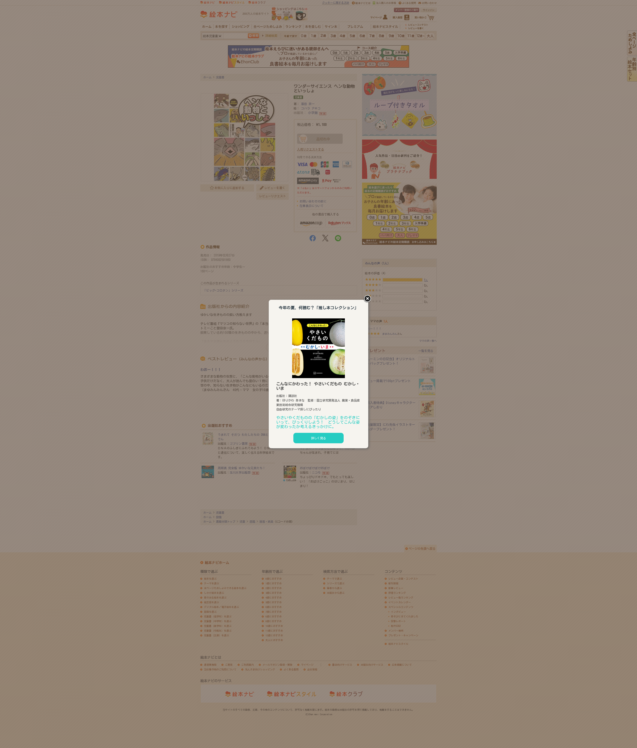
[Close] (368, 299)
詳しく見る (318, 438)
